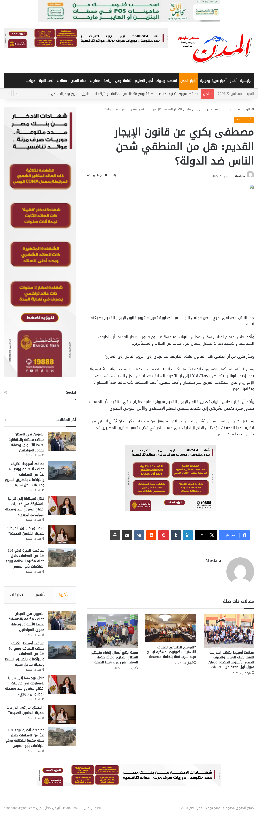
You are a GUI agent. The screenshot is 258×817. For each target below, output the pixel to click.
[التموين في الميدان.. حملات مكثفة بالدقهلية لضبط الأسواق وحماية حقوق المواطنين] (62, 441)
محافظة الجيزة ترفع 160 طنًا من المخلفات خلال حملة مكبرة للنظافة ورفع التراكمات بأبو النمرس (24, 558)
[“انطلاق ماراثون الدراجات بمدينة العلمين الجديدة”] (62, 534)
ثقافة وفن (123, 80)
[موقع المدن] (215, 48)
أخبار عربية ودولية (213, 80)
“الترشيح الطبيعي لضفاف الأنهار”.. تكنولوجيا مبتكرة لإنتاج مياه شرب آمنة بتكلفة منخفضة (171, 652)
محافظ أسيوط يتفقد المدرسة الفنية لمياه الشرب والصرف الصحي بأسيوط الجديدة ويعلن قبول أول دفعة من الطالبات (231, 659)
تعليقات (16, 594)
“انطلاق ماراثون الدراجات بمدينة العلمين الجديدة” (25, 531)
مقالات (62, 80)
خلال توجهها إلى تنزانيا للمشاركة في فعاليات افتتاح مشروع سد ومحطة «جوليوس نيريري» (24, 506)
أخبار (233, 80)
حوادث (30, 80)
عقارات (95, 80)
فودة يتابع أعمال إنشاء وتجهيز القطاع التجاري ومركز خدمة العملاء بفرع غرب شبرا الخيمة (114, 657)
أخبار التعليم (144, 80)
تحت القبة (46, 80)
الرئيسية (246, 80)
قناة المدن (78, 80)
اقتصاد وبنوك (166, 80)
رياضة (107, 80)
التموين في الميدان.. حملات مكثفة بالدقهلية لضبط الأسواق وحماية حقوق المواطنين (26, 442)
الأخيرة (64, 594)
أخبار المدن (188, 80)
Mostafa (239, 176)
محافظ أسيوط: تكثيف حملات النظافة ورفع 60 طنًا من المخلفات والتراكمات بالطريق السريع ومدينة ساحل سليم (120, 93)
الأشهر (41, 594)
